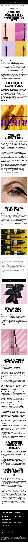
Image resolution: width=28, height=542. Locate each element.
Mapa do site (18, 516)
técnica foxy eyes (7, 451)
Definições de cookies (14, 276)
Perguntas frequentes (7, 512)
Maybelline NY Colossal (7, 484)
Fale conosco (5, 516)
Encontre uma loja (6, 519)
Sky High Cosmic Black (17, 501)
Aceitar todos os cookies (14, 280)
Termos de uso (17, 522)
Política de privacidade (6, 522)
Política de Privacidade (7, 272)
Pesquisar (17, 512)
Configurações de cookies (7, 525)
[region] (14, 271)
